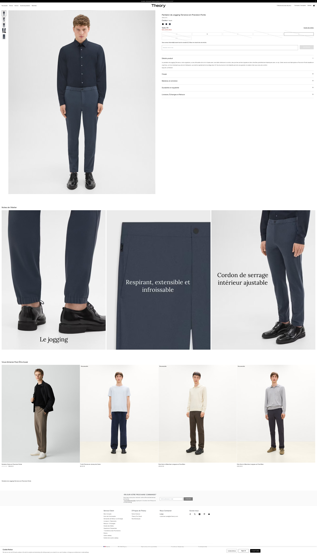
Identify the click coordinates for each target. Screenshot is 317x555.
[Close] (315, 1)
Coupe (164, 74)
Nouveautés (5, 5)
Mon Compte (107, 514)
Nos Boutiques (136, 519)
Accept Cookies (255, 550)
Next (153, 102)
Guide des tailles (309, 28)
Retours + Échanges (109, 523)
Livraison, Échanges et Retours (173, 94)
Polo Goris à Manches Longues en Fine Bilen (171, 464)
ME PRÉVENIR (306, 47)
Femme (11, 5)
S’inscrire (188, 499)
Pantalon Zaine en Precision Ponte (12, 464)
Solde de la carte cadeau (111, 538)
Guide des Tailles (109, 526)
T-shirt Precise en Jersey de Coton (90, 464)
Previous (10, 102)
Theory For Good (137, 516)
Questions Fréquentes (110, 528)
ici (131, 502)
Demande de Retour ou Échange (113, 519)
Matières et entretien (170, 81)
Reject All (243, 550)
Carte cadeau (108, 535)
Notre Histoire (136, 514)
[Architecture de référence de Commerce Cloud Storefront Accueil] (158, 5)
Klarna (105, 533)
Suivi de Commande (110, 516)
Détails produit (167, 58)
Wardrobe (34, 5)
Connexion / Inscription (300, 5)
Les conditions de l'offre (129, 500)
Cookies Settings (232, 550)
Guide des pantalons (25, 5)
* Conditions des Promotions (112, 530)
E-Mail (161, 514)
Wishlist (309, 5)
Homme (16, 5)
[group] (41, 414)
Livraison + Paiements (110, 521)
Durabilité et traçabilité (170, 88)
